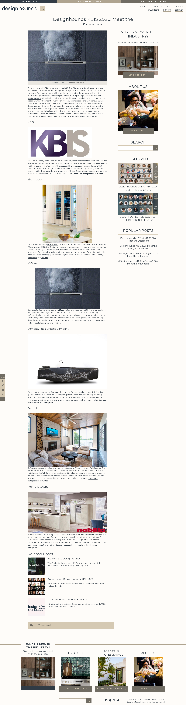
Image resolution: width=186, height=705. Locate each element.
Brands (167, 10)
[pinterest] (110, 700)
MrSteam (61, 310)
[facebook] (106, 700)
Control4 (79, 468)
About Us (144, 6)
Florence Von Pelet (75, 83)
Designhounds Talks (89, 2)
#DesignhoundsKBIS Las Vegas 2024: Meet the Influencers (138, 262)
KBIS (101, 161)
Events (169, 6)
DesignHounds (28, 2)
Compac (54, 392)
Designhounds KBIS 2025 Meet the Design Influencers (138, 247)
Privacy (131, 699)
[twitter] (118, 700)
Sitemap (162, 699)
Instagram (87, 174)
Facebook (77, 174)
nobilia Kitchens (86, 535)
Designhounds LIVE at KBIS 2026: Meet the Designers (138, 239)
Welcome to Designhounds (64, 559)
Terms (139, 699)
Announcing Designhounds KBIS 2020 (70, 579)
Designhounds (34, 98)
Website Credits (150, 699)
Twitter (99, 174)
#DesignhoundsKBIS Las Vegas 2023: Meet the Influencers (138, 254)
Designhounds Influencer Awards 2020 (70, 599)
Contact (179, 10)
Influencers (153, 10)
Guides (179, 6)
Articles (157, 6)
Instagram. (48, 403)
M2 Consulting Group (153, 2)
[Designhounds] (19, 9)
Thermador (52, 244)
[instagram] (114, 700)
